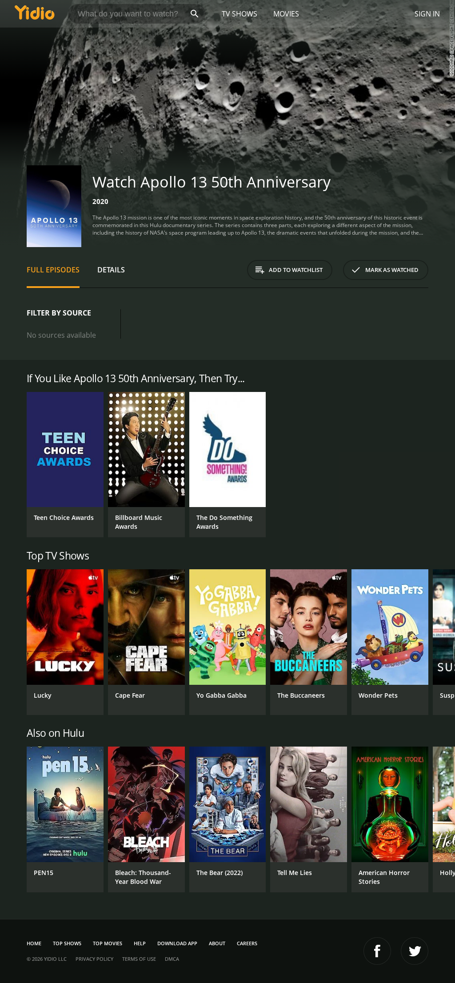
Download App (177, 943)
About (217, 943)
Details (111, 270)
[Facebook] (377, 951)
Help (140, 943)
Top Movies (107, 943)
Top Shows (67, 943)
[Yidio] (35, 14)
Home (34, 943)
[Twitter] (414, 951)
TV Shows (239, 14)
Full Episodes (53, 270)
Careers (247, 943)
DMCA (172, 958)
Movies (286, 14)
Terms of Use (139, 958)
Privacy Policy (94, 958)
